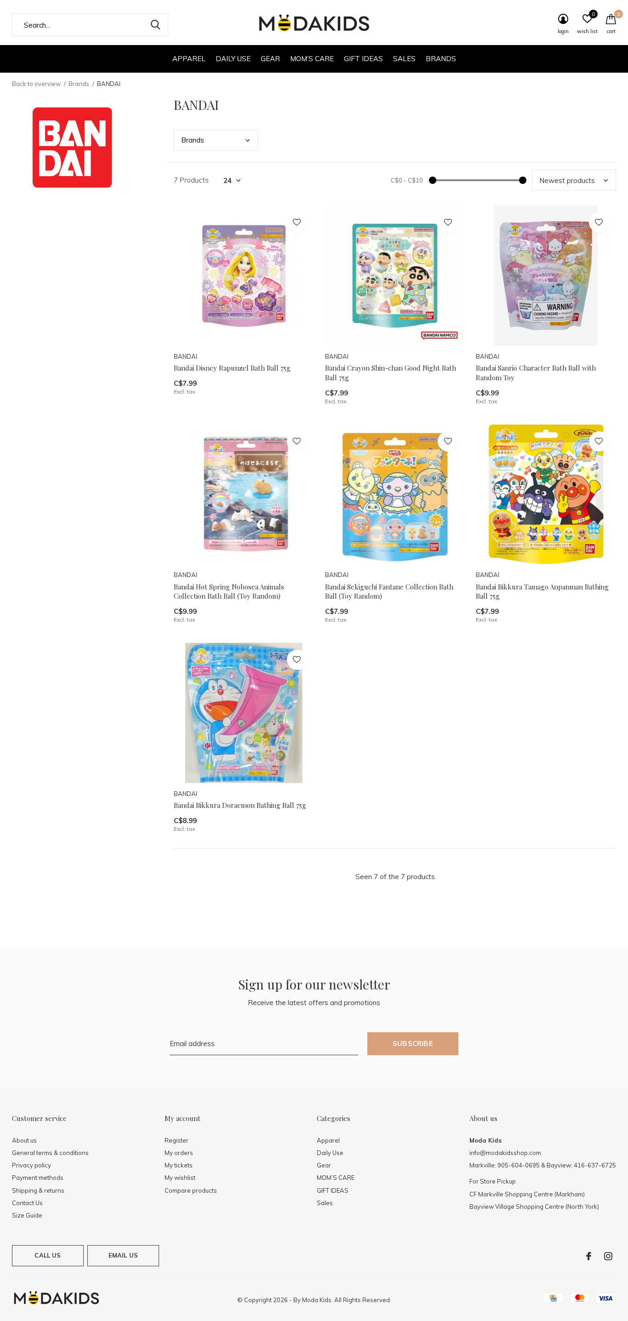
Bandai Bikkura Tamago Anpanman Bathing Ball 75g (542, 591)
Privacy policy (31, 1165)
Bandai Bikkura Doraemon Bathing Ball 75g (240, 805)
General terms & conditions (50, 1152)
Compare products (191, 1190)
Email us (123, 1255)
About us (24, 1140)
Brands (441, 58)
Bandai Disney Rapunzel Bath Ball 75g (232, 367)
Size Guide (27, 1215)
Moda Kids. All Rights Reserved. (346, 1300)
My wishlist (180, 1177)
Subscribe (413, 1043)
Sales (404, 58)
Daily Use (233, 58)
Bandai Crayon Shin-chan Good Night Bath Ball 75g (390, 372)
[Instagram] (608, 1256)
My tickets (179, 1165)
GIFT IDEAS (363, 58)
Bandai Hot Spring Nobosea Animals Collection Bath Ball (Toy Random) (229, 591)
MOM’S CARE (312, 58)
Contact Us (27, 1203)
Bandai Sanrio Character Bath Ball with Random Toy (536, 372)
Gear (270, 58)
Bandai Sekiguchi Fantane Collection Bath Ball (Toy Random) (389, 591)
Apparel (189, 58)
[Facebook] (588, 1256)
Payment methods (37, 1177)
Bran (192, 140)
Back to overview (36, 83)
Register (176, 1140)
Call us (47, 1255)
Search (155, 24)
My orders (179, 1152)
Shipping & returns (38, 1190)
